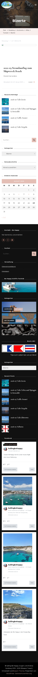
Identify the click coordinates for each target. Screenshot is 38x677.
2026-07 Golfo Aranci (19, 118)
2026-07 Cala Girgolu (19, 127)
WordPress (10, 673)
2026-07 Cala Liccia (18, 99)
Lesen (30, 82)
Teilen (32, 469)
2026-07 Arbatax (17, 427)
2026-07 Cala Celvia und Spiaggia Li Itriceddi (23, 391)
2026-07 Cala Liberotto (19, 417)
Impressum (5, 271)
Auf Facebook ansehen (10, 469)
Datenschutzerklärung (9, 266)
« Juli (4, 217)
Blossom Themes (19, 671)
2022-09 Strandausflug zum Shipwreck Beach (18, 69)
